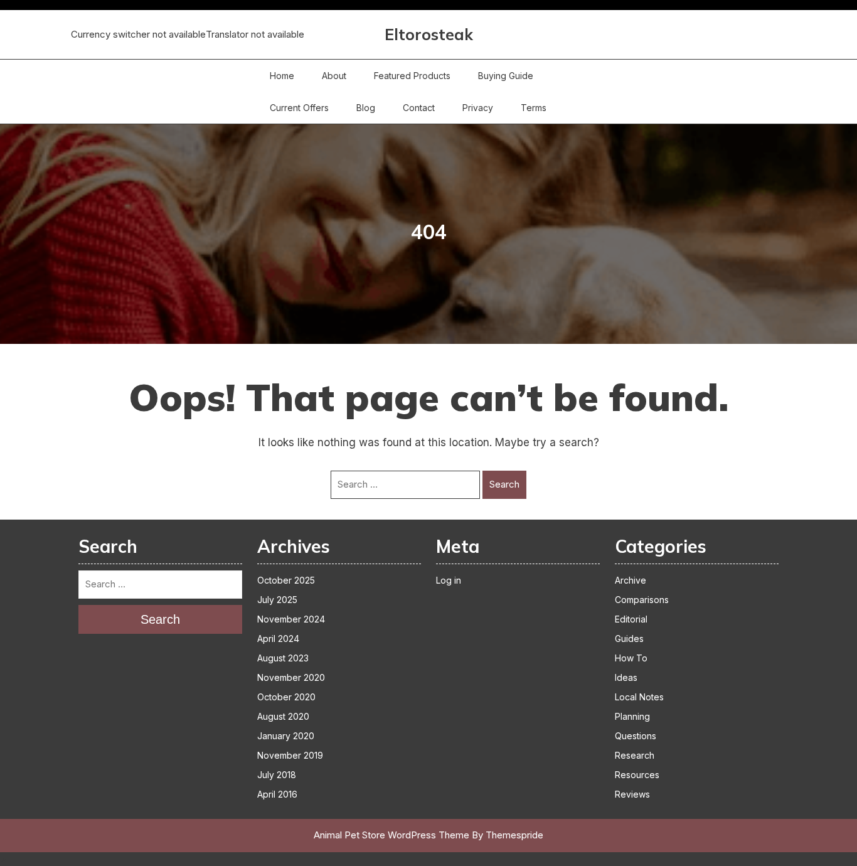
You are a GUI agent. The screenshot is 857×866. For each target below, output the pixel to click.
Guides (629, 638)
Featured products (412, 75)
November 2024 (291, 619)
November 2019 (290, 755)
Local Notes (639, 697)
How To (631, 658)
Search (504, 484)
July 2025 (277, 599)
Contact (419, 107)
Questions (635, 735)
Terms (533, 107)
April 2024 (278, 638)
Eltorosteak (429, 34)
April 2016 (277, 794)
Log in (448, 580)
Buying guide (505, 75)
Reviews (632, 794)
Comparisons (642, 599)
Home (282, 75)
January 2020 (285, 735)
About (334, 75)
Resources (637, 774)
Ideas (626, 677)
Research (634, 755)
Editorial (631, 619)
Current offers (299, 107)
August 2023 (283, 658)
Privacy (477, 107)
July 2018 (276, 774)
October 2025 (286, 580)
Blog (365, 107)
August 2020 (283, 716)
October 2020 (286, 697)
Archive (630, 580)
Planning (632, 716)
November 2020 (291, 677)
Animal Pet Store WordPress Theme (391, 835)
